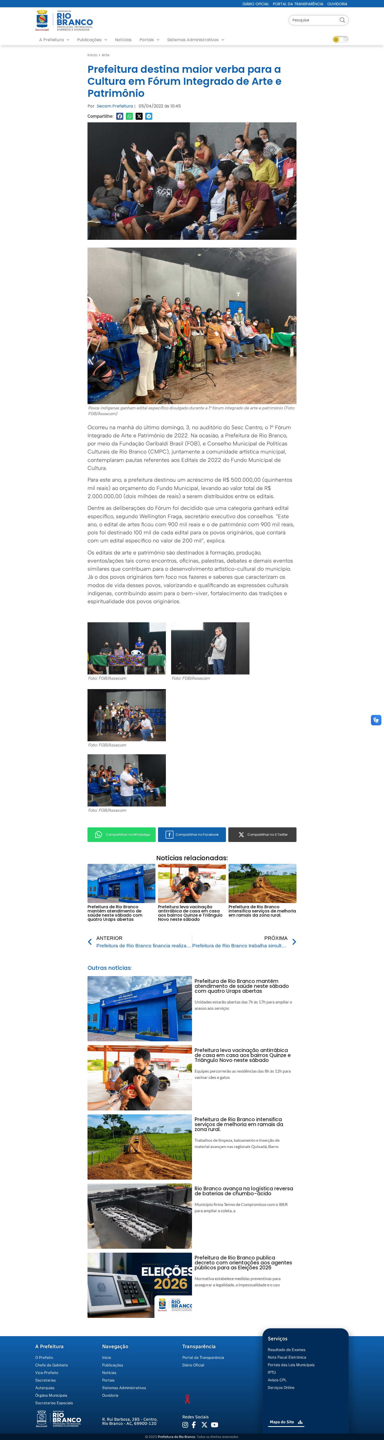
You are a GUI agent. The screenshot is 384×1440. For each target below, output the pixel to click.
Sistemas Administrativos (193, 40)
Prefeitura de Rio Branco (176, 1437)
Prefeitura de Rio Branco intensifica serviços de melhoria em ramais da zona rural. (262, 911)
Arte (105, 55)
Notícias (123, 40)
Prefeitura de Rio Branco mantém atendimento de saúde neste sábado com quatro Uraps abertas (115, 913)
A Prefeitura (51, 40)
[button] (119, 116)
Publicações (89, 40)
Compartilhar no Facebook (197, 834)
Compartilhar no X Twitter (267, 834)
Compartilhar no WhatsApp (128, 834)
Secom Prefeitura (115, 106)
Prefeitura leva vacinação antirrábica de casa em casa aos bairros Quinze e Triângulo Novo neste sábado (190, 913)
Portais (146, 40)
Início (92, 55)
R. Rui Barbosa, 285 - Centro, (130, 1421)
